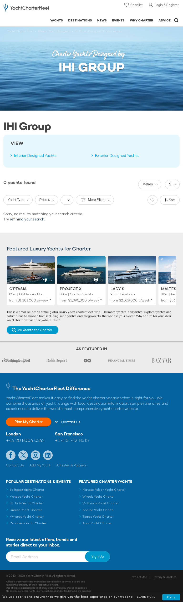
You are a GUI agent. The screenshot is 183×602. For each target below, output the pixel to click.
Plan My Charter (29, 421)
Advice (164, 20)
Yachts (56, 20)
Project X (70, 288)
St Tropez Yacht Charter (27, 490)
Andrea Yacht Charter (98, 510)
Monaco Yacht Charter (26, 497)
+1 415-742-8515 (72, 440)
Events (118, 20)
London (13, 434)
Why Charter (141, 20)
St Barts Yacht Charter (26, 503)
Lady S (117, 288)
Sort (172, 200)
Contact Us (15, 465)
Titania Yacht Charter (97, 517)
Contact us (70, 421)
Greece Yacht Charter (26, 510)
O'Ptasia (18, 288)
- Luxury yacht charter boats (26, 8)
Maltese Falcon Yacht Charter (104, 490)
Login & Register (167, 5)
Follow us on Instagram (35, 455)
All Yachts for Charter (35, 330)
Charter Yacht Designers (54, 31)
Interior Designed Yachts (35, 155)
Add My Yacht (40, 465)
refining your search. (27, 219)
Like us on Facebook (10, 455)
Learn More (146, 596)
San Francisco (69, 434)
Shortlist (136, 5)
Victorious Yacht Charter (100, 503)
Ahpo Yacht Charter (97, 523)
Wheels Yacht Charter (98, 497)
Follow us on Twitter (23, 455)
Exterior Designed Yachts (117, 155)
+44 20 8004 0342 (25, 440)
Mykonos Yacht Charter (27, 517)
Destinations (80, 20)
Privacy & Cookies (164, 577)
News (102, 20)
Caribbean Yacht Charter (28, 523)
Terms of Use (138, 577)
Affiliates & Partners (71, 465)
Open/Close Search (176, 20)
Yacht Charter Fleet (20, 31)
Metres (147, 184)
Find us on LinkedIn (48, 455)
